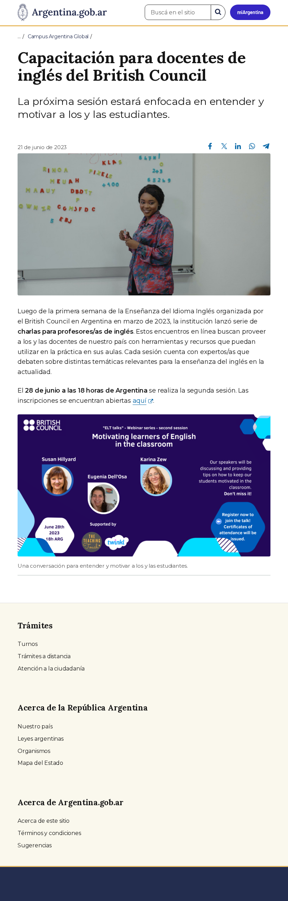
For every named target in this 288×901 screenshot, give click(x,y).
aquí (139, 401)
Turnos (28, 644)
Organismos (34, 751)
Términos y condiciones (49, 833)
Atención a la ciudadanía (51, 668)
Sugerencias (35, 845)
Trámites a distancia (44, 656)
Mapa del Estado (40, 763)
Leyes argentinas (41, 738)
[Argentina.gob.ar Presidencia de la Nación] (62, 12)
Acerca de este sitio (44, 820)
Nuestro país (35, 726)
